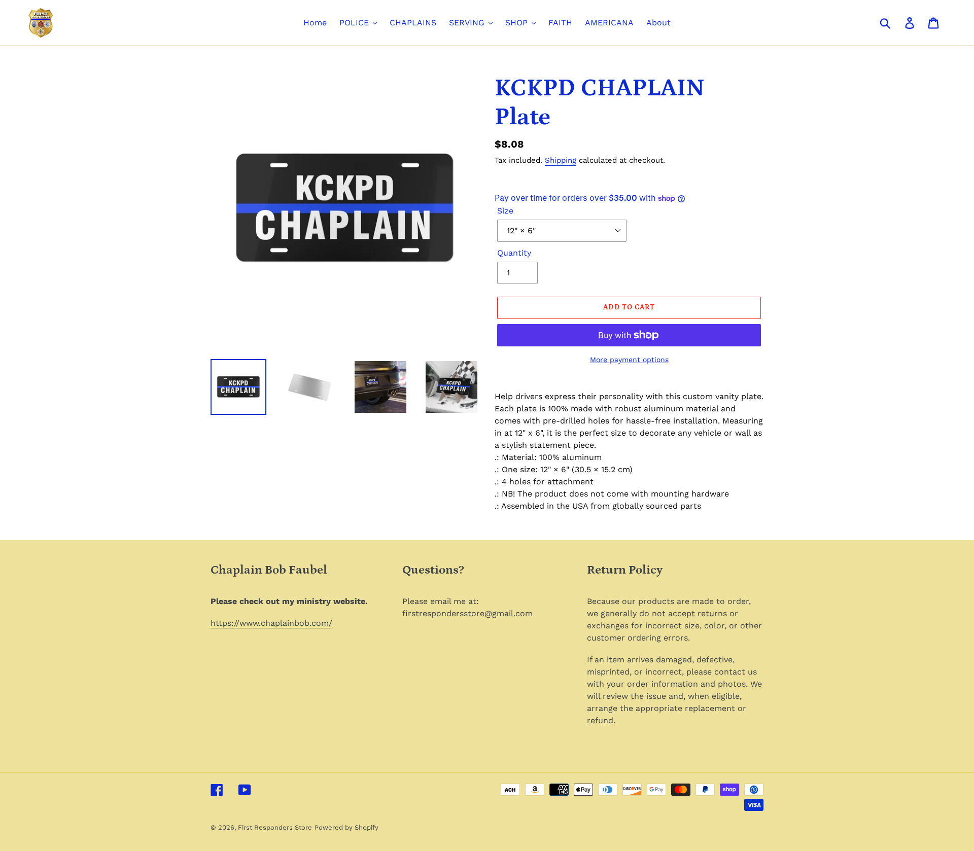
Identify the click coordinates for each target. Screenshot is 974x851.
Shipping (560, 160)
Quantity (514, 253)
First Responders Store (275, 827)
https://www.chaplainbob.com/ (271, 623)
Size (505, 211)
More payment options (629, 360)
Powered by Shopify (346, 827)
